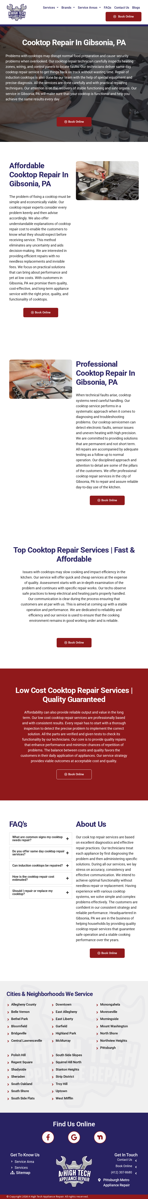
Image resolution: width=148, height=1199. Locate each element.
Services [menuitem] (49, 7)
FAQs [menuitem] (107, 7)
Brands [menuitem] (66, 7)
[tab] (40, 839)
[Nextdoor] (100, 1137)
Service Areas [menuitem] (87, 7)
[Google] (74, 1137)
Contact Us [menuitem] (121, 7)
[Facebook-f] (48, 1137)
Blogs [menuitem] (136, 7)
